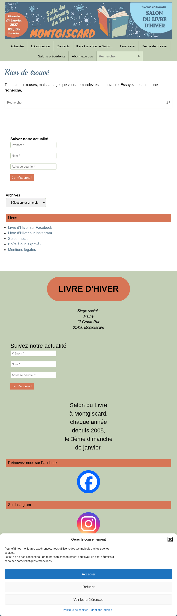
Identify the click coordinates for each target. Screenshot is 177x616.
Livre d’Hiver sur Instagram (30, 233)
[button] (170, 539)
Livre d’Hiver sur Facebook (30, 227)
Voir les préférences (88, 599)
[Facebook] (88, 481)
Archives (13, 195)
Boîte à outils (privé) (24, 244)
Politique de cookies (75, 610)
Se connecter (19, 239)
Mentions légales (101, 610)
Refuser (88, 587)
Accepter (88, 574)
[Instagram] (88, 523)
